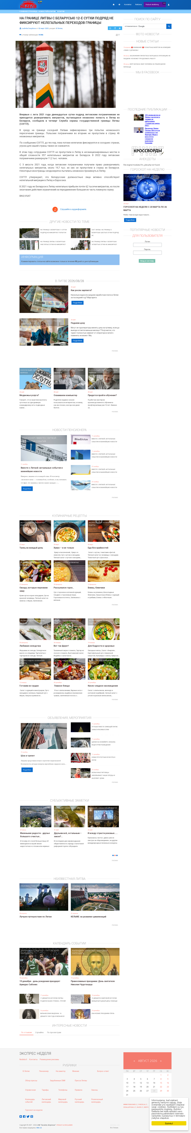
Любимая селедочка (30, 646)
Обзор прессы (31, 1081)
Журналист (45, 288)
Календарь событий (32, 950)
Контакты (33, 1059)
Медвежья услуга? (29, 395)
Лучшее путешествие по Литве (35, 916)
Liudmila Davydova (29, 28)
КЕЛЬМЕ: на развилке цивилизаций (88, 916)
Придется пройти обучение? (102, 395)
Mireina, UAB (115, 1125)
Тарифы (45, 1090)
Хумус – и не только (64, 548)
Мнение (75, 1071)
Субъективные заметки (46, 808)
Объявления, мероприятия (37, 725)
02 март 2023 (43, 28)
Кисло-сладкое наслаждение (103, 686)
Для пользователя (147, 236)
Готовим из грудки (29, 686)
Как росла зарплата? (81, 290)
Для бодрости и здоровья (101, 646)
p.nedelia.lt (142, 1104)
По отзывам (26, 1032)
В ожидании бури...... (70, 833)
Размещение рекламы (49, 1059)
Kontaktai (127, 4)
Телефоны (62, 1090)
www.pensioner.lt (130, 1104)
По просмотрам (54, 1032)
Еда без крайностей (98, 548)
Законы (94, 1090)
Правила (78, 1090)
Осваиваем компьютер (65, 395)
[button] (24, 820)
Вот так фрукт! (61, 646)
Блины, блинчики (96, 587)
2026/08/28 (76, 281)
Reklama (138, 4)
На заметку (60, 1071)
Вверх (146, 1107)
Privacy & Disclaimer (65, 1125)
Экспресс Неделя (27, 522)
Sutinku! (169, 1123)
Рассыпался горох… (64, 587)
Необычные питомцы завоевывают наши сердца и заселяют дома (103, 775)
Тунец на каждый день (31, 548)
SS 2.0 (39, 1128)
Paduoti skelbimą (152, 4)
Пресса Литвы (81, 1081)
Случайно (39, 1032)
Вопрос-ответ (103, 1071)
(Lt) (164, 3)
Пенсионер (28, 438)
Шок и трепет (28, 755)
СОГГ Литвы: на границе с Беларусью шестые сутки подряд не (105, 232)
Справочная (30, 1090)
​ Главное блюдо (62, 686)
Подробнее (77, 303)
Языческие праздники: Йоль (103, 1013)
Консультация (29, 288)
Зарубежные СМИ (57, 1081)
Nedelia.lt (23, 1059)
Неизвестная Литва (32, 886)
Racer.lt (140, 1107)
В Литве (61, 11)
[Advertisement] (69, 359)
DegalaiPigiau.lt (129, 1107)
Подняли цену (78, 323)
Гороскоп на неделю (137, 176)
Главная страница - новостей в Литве (37, 11)
